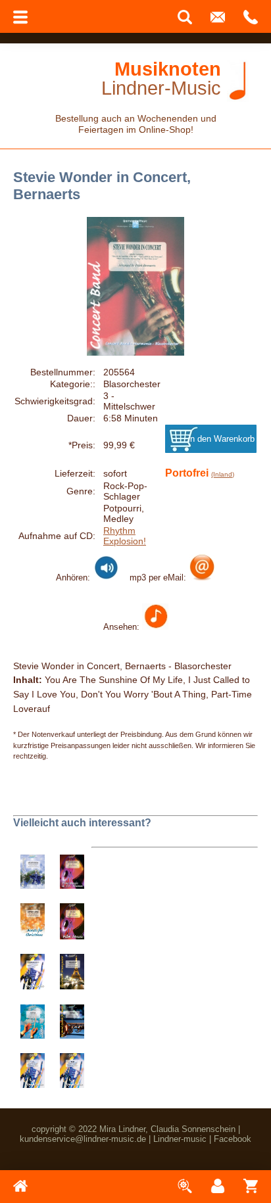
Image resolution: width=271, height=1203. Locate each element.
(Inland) (222, 474)
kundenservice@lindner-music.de (83, 1139)
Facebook (232, 1139)
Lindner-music (180, 1139)
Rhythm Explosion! (124, 535)
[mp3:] (202, 577)
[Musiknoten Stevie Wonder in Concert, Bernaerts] (155, 626)
